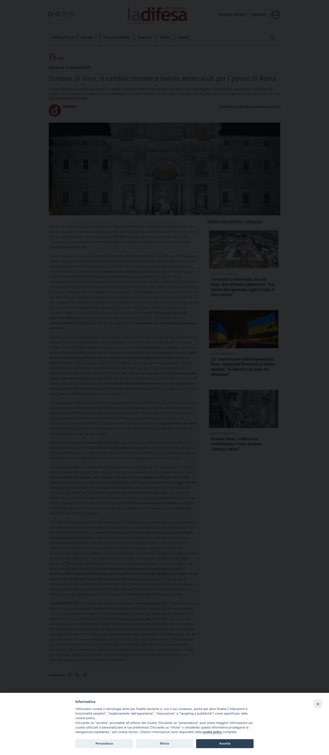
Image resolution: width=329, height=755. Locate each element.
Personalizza (104, 743)
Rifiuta (164, 743)
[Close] (318, 704)
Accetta (224, 743)
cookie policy (212, 732)
